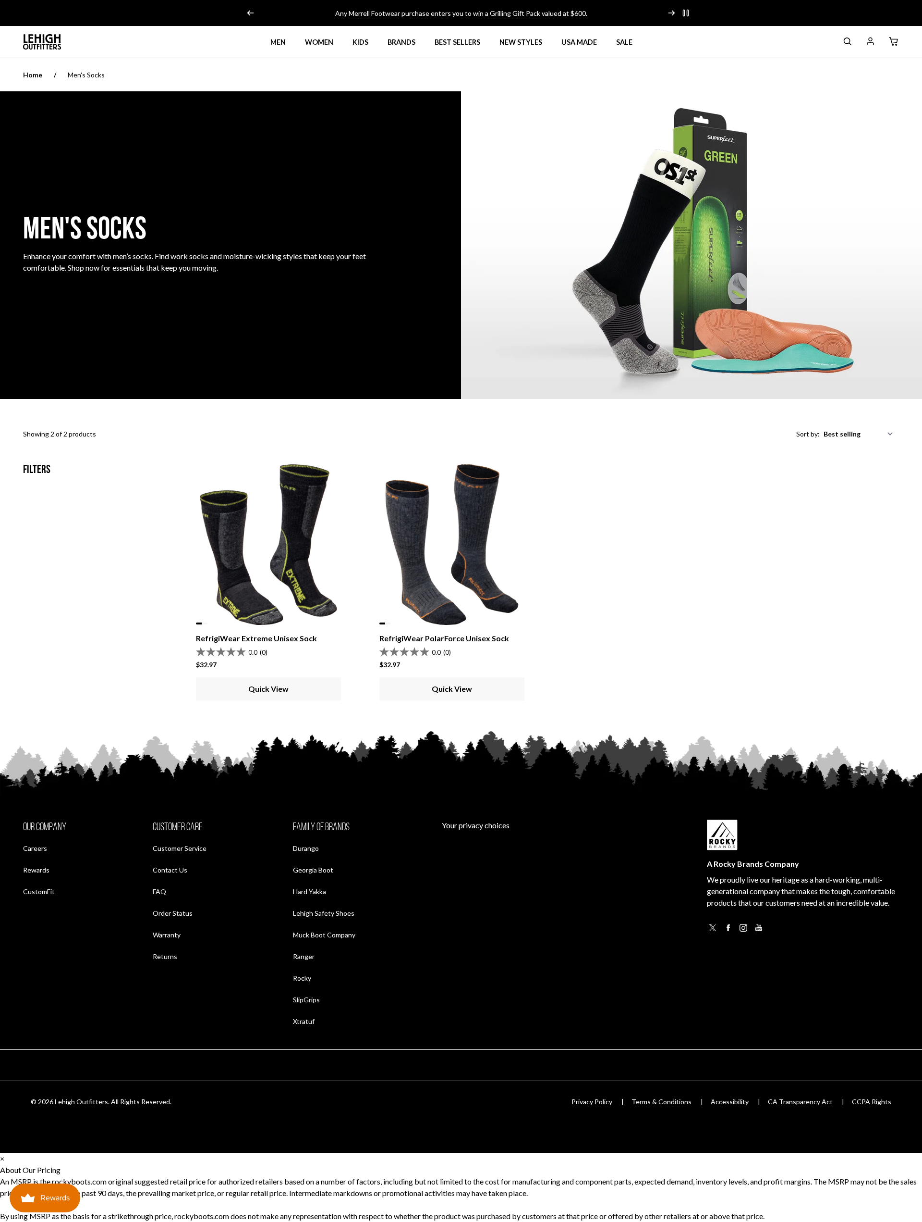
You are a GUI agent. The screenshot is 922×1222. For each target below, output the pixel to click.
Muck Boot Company (324, 935)
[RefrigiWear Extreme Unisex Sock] (268, 544)
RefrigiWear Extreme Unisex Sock (256, 638)
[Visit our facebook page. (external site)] (728, 930)
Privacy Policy (591, 1101)
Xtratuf (304, 1021)
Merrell (359, 13)
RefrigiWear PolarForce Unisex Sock (444, 638)
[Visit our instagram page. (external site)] (743, 930)
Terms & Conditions (661, 1101)
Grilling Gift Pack (515, 13)
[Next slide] (671, 13)
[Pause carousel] (686, 13)
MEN (278, 42)
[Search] (847, 43)
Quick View (268, 688)
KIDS (360, 42)
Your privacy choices (476, 825)
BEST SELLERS (457, 42)
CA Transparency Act (800, 1101)
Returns (165, 956)
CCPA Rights (871, 1101)
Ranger (304, 956)
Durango (306, 848)
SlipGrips (306, 1000)
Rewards (36, 869)
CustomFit (39, 891)
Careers (35, 848)
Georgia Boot (313, 870)
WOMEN (319, 42)
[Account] (870, 43)
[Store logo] (42, 42)
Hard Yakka (309, 891)
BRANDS (401, 42)
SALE (624, 42)
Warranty (167, 935)
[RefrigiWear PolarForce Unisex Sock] (452, 544)
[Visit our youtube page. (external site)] (758, 930)
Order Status (173, 913)
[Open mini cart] (893, 42)
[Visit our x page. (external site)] (712, 930)
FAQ (159, 891)
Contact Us (170, 870)
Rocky (302, 978)
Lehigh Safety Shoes (323, 913)
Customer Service (179, 848)
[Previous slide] (250, 13)
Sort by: (808, 434)
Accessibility (730, 1101)
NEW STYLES (520, 42)
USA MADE (579, 42)
